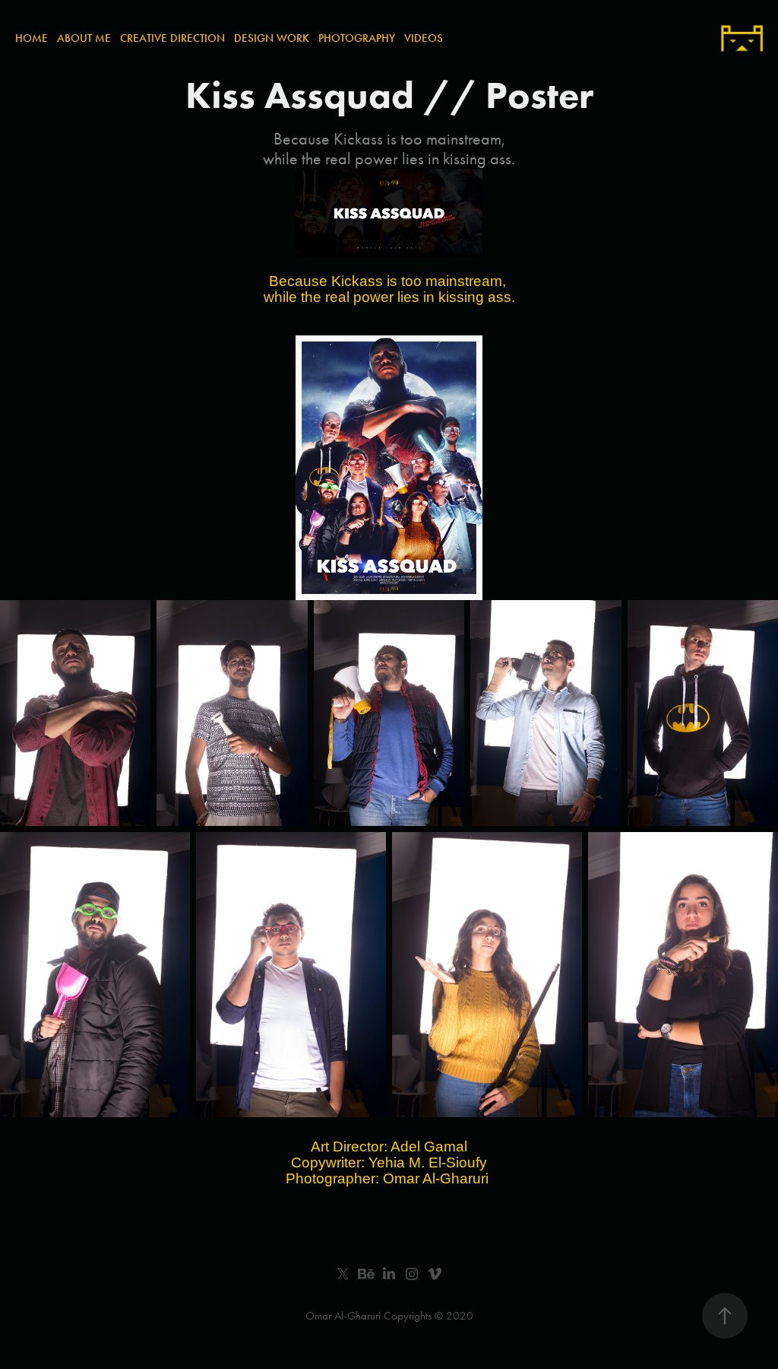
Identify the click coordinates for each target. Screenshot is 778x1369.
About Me (84, 38)
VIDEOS (423, 38)
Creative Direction (172, 38)
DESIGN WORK (271, 38)
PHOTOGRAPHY (356, 38)
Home (31, 38)
